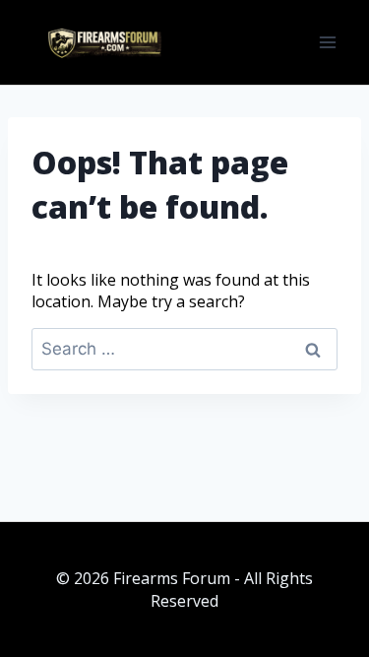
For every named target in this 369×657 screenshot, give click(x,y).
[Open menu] (327, 42)
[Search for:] (184, 349)
